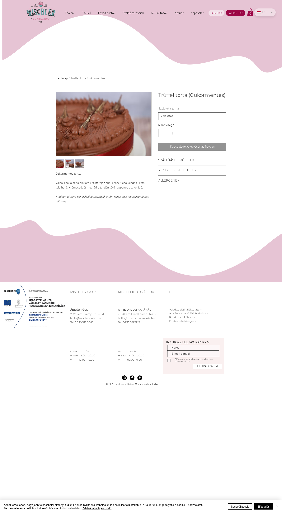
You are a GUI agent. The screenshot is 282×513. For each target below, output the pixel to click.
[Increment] (172, 133)
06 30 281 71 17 (131, 322)
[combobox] (192, 116)
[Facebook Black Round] (132, 377)
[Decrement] (161, 133)
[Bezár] (277, 506)
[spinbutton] (167, 133)
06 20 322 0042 (84, 322)
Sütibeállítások (240, 506)
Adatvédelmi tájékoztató (96, 508)
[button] (250, 12)
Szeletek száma (169, 109)
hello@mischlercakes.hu (85, 318)
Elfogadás (263, 506)
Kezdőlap (62, 78)
